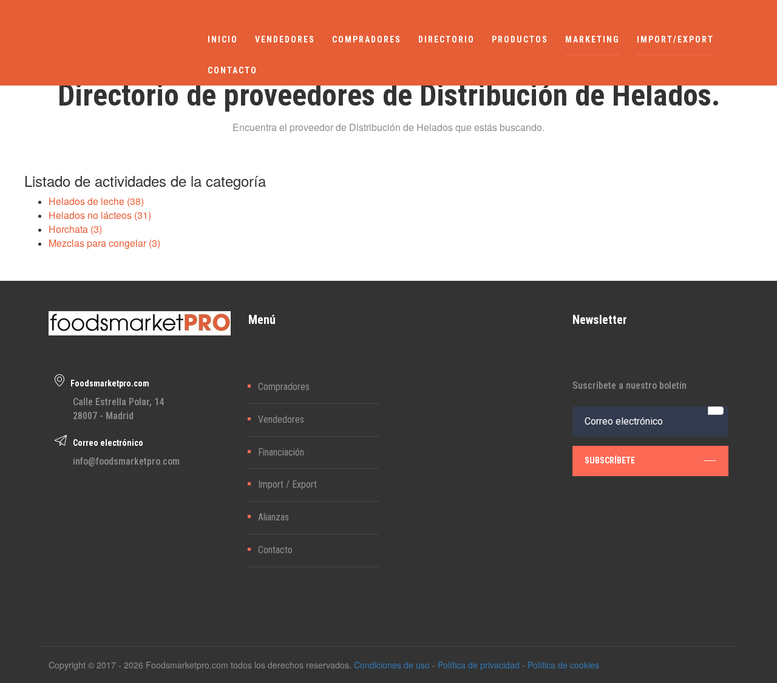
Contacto (275, 550)
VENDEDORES (285, 39)
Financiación (281, 452)
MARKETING (592, 39)
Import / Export (287, 484)
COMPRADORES (366, 39)
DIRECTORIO (446, 39)
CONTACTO (232, 70)
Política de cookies (563, 665)
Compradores (284, 386)
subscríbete (610, 460)
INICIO (223, 39)
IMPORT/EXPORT (675, 39)
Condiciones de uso (392, 665)
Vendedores (281, 419)
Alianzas (273, 517)
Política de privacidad (479, 665)
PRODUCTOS (520, 39)
